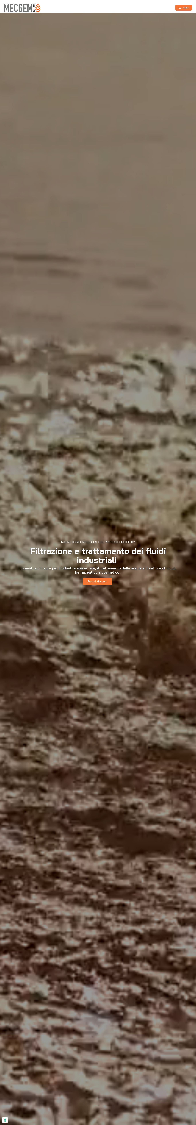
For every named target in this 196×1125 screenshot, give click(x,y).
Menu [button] (183, 7)
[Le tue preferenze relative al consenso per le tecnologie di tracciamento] (5, 1120)
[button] (97, 581)
